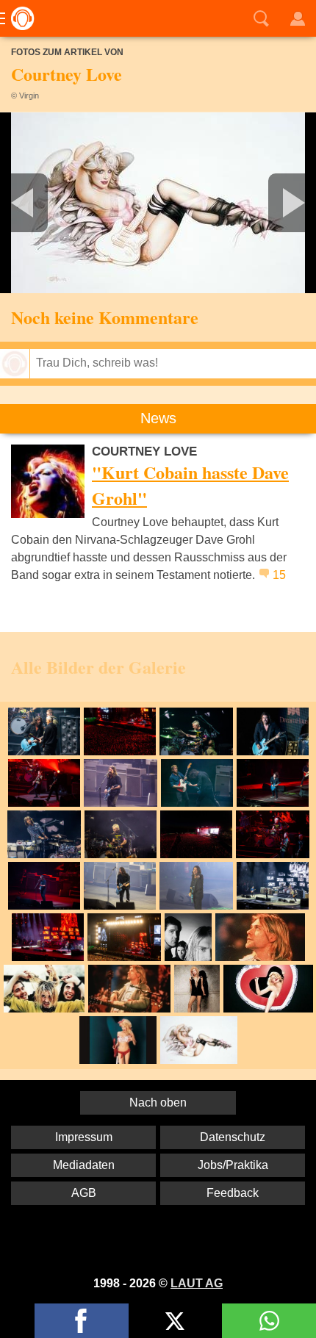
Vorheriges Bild (52, 202)
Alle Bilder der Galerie (98, 667)
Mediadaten (84, 1165)
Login (297, 18)
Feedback (233, 1193)
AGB (83, 1193)
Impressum (83, 1137)
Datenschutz (232, 1137)
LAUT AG (196, 1283)
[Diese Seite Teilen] (82, 1320)
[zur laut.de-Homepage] (18, 18)
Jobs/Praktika (233, 1165)
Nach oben (158, 1102)
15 (279, 575)
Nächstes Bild (158, 202)
